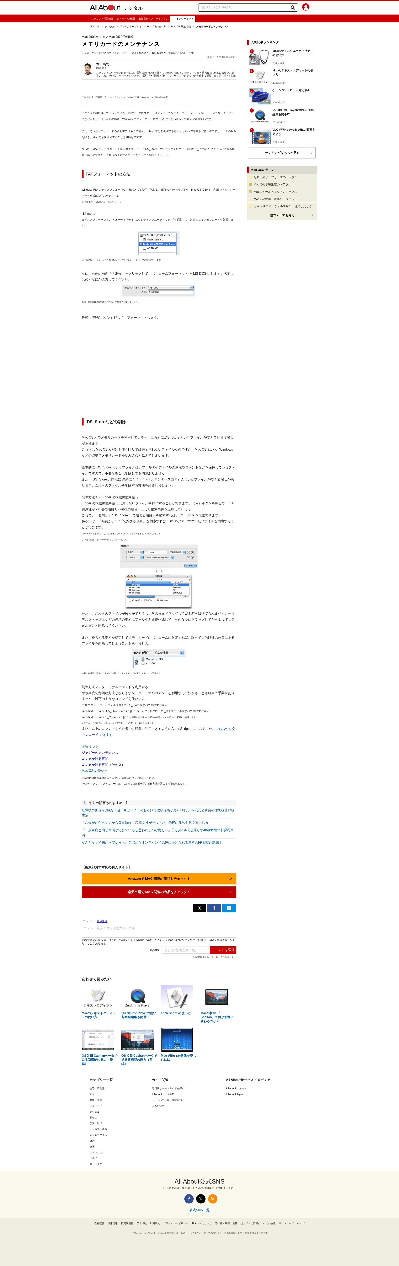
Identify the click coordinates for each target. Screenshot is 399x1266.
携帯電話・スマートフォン (153, 18)
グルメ (93, 1158)
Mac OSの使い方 (156, 26)
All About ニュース (236, 1088)
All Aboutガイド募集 (163, 1094)
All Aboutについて (202, 1223)
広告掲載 (142, 1223)
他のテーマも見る (282, 215)
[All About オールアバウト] (105, 8)
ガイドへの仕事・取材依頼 (167, 1100)
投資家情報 (127, 1223)
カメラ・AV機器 (126, 18)
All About (95, 26)
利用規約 (155, 1223)
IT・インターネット (183, 18)
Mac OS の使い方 (95, 770)
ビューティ (96, 1105)
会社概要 (99, 1223)
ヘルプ (301, 1223)
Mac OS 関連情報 (181, 26)
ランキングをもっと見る (282, 152)
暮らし (93, 1117)
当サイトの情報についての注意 (258, 1223)
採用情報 (113, 1223)
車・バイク (96, 1164)
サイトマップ (286, 1223)
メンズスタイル (98, 1135)
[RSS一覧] (212, 1198)
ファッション (97, 1152)
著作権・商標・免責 (226, 1223)
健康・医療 (96, 1100)
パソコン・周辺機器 (102, 18)
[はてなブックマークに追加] (229, 908)
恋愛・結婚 (96, 1123)
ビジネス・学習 (98, 1129)
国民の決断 (158, 1105)
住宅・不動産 (97, 1088)
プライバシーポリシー (175, 1223)
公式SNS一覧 (199, 1210)
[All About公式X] (201, 1198)
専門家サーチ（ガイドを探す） (169, 1088)
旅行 (92, 1140)
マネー (93, 1094)
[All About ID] (305, 7)
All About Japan (235, 1094)
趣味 (92, 1146)
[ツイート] (199, 908)
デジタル (133, 8)
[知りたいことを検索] (293, 7)
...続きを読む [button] (229, 75)
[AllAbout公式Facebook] (189, 1198)
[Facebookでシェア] (214, 908)
